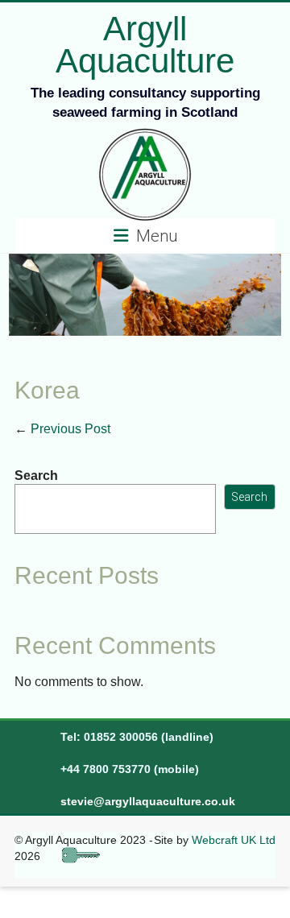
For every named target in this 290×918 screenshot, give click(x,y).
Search (36, 475)
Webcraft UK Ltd (234, 839)
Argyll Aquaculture (145, 45)
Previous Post (62, 429)
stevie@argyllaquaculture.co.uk (147, 801)
